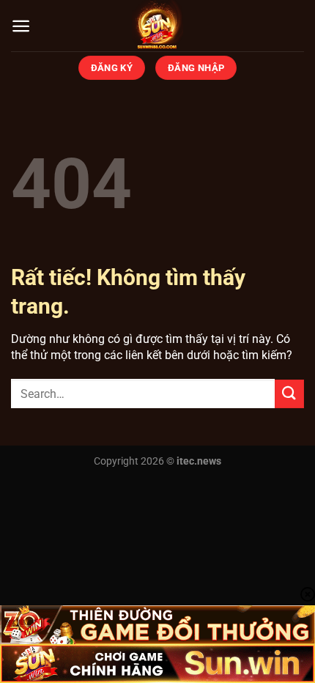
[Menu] (21, 26)
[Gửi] (289, 394)
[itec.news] (157, 25)
